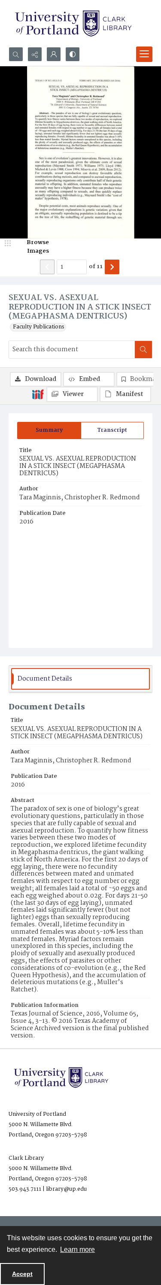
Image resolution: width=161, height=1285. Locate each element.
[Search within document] (143, 349)
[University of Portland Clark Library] (73, 23)
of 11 (96, 267)
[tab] (49, 430)
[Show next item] (112, 267)
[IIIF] (38, 394)
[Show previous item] (47, 267)
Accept (22, 1273)
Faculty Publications (38, 327)
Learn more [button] (77, 1249)
